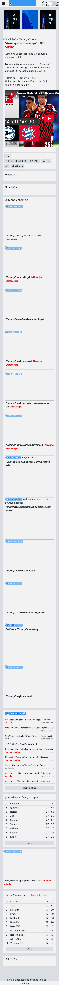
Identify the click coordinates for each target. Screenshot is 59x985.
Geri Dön (18, 166)
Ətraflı (29, 843)
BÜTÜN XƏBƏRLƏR (29, 788)
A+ (6, 166)
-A (43, 161)
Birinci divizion (39, 895)
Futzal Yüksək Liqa (16, 895)
